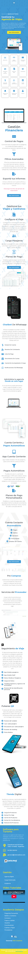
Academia (7, 883)
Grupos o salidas (9, 920)
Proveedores (8, 930)
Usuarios (7, 923)
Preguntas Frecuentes (11, 913)
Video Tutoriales (12, 887)
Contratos (7, 918)
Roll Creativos (17, 941)
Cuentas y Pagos (9, 927)
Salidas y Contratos (10, 915)
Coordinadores (9, 925)
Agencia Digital (9, 876)
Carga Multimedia (9, 880)
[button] (14, 2)
